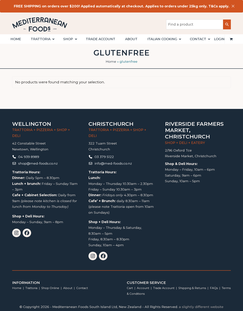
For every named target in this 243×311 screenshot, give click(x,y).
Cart (130, 288)
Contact (82, 288)
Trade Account (163, 288)
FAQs (214, 288)
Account (143, 288)
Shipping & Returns (192, 288)
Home (111, 61)
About (67, 288)
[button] (231, 39)
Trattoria (31, 288)
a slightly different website (201, 307)
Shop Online (50, 288)
